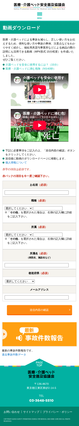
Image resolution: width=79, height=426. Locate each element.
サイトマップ (31, 411)
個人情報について (16, 162)
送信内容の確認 (39, 309)
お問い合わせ (12, 411)
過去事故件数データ (14, 354)
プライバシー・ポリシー (57, 411)
